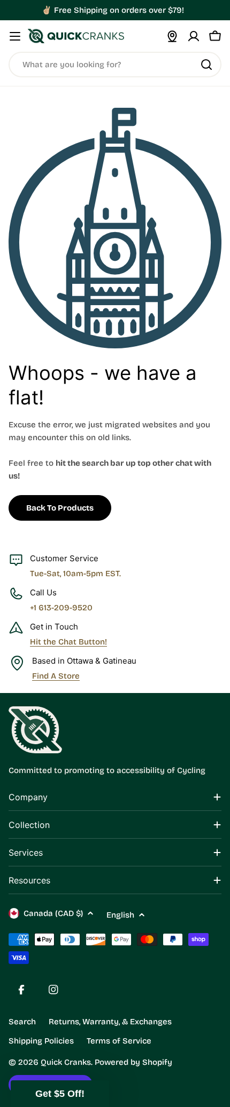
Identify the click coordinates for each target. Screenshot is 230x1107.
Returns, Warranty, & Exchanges (110, 1021)
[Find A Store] (172, 36)
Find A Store (56, 676)
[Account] (193, 36)
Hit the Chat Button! (68, 642)
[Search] (206, 64)
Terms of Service (119, 1041)
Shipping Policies (41, 1041)
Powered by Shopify (133, 1062)
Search (22, 1021)
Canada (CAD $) (53, 913)
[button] (60, 1093)
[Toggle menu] (15, 36)
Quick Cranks (66, 1062)
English (120, 915)
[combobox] (115, 64)
